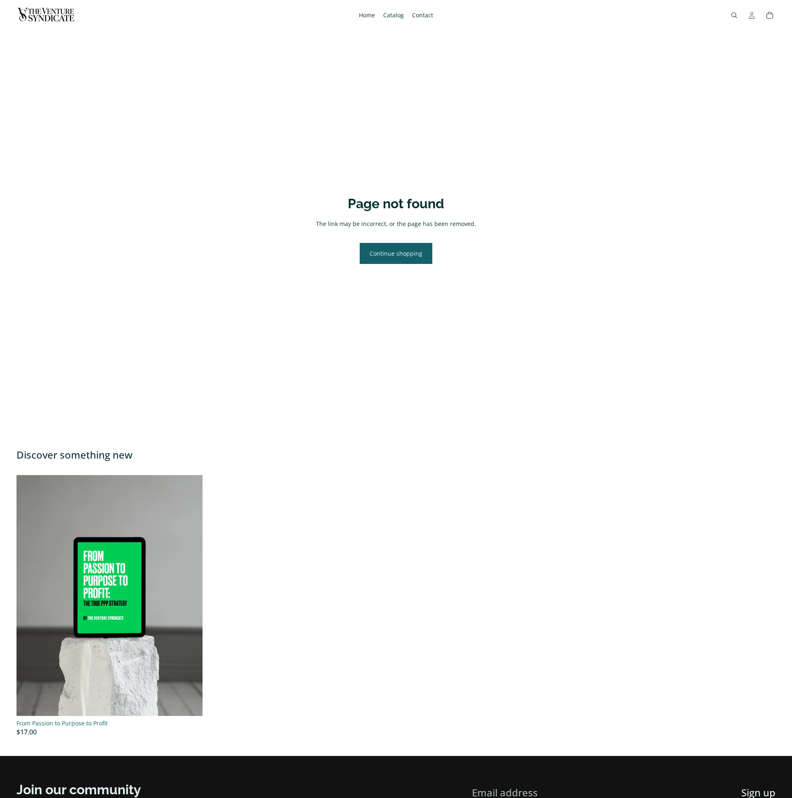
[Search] (734, 15)
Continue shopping (396, 253)
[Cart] (770, 15)
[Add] (189, 703)
